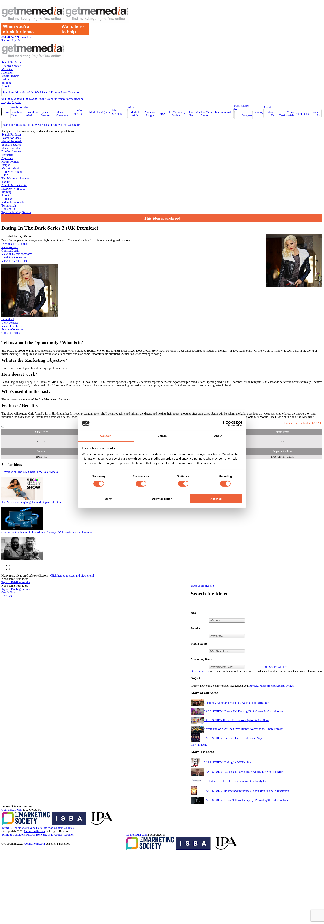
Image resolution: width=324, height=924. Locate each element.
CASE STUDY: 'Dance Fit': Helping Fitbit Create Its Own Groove (243, 711)
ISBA (161, 113)
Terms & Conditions (14, 827)
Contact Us (8, 208)
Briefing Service (11, 65)
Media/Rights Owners (282, 685)
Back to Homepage (202, 585)
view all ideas (199, 744)
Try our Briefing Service (16, 582)
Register (6, 102)
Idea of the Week (32, 92)
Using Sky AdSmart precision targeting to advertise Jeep (237, 702)
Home (6, 112)
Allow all (216, 498)
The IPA (191, 113)
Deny (108, 498)
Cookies (69, 827)
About (5, 86)
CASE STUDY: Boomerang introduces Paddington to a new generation (246, 790)
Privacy (30, 827)
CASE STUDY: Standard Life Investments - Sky (233, 738)
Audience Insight (150, 113)
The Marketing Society (176, 113)
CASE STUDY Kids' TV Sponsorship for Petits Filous (236, 720)
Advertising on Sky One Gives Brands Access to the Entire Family (243, 728)
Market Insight (134, 113)
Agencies (7, 72)
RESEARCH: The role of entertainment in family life (235, 781)
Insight (6, 79)
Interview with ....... (223, 113)
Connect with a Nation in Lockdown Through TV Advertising (47, 532)
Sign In (16, 102)
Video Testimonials (286, 113)
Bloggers (247, 115)
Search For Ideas (11, 62)
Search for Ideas (12, 92)
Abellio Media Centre (204, 113)
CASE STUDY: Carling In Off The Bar (227, 762)
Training (6, 82)
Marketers (7, 69)
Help (39, 827)
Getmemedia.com (200, 671)
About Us (7, 198)
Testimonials (301, 113)
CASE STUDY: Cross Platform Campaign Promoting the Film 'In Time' (246, 800)
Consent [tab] (105, 435)
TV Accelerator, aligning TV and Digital (32, 502)
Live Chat (7, 595)
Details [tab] (162, 435)
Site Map (48, 827)
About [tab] (218, 435)
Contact (58, 827)
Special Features (51, 92)
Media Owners (10, 76)
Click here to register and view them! (72, 575)
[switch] (141, 484)
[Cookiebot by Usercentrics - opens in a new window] (225, 423)
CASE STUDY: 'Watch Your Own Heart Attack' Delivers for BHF (243, 771)
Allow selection (162, 498)
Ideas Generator (70, 92)
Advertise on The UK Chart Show (30, 471)
